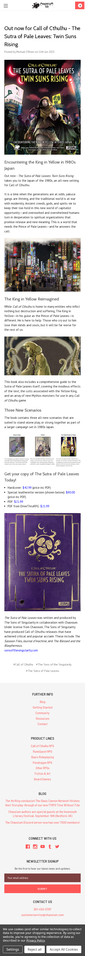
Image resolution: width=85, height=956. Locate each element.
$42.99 (27, 488)
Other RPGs (43, 768)
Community (42, 713)
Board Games (42, 779)
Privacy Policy (35, 940)
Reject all (34, 949)
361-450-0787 (42, 909)
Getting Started (42, 707)
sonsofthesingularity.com (21, 650)
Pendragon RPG (42, 762)
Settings (12, 949)
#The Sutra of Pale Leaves (42, 671)
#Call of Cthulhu (23, 664)
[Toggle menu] (5, 5)
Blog (42, 702)
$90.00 (70, 492)
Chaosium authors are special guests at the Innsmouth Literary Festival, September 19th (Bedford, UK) (42, 814)
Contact (42, 724)
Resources (42, 718)
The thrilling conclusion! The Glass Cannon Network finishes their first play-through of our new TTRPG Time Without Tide (42, 803)
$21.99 (18, 502)
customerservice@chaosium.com (42, 915)
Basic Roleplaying (42, 757)
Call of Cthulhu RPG (42, 746)
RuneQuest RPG (42, 751)
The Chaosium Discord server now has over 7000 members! (42, 822)
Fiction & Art (42, 773)
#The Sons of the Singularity (54, 664)
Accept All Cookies (64, 949)
